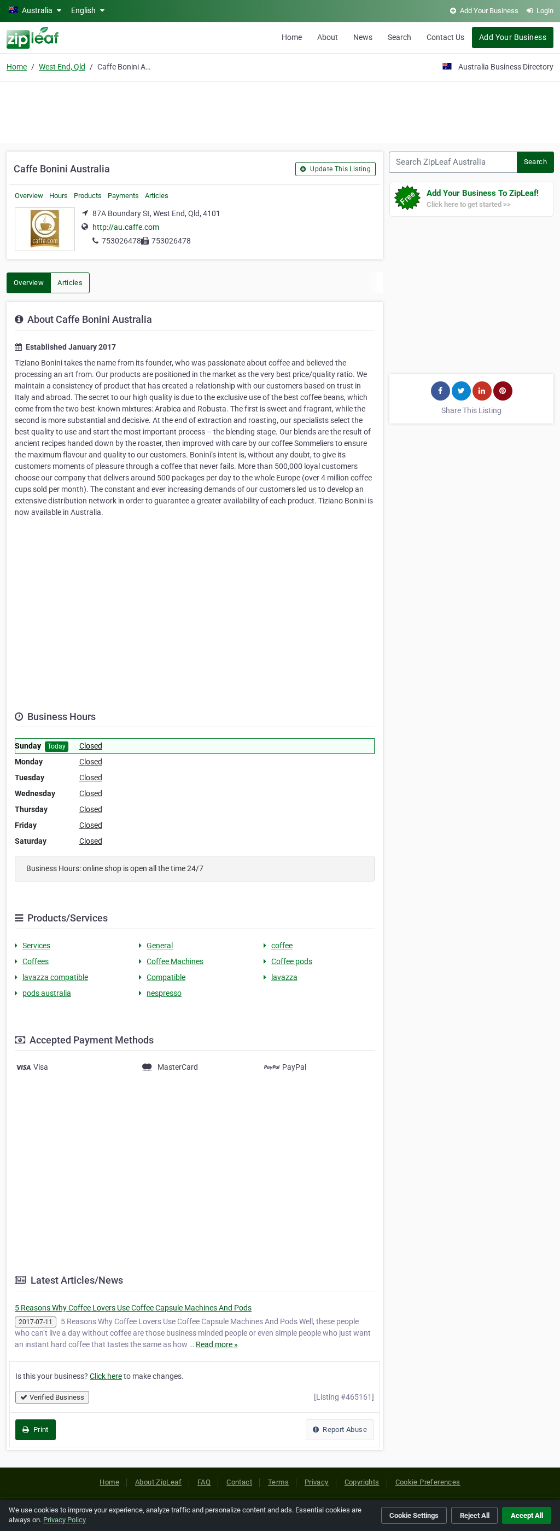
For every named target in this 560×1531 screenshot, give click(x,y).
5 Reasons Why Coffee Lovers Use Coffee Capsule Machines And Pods (133, 1307)
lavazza (284, 977)
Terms (278, 1482)
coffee (282, 945)
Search (399, 37)
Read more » (217, 1344)
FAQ (204, 1482)
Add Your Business (512, 37)
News (362, 37)
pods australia (46, 993)
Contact (239, 1482)
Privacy (317, 1482)
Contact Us (445, 37)
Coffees (35, 961)
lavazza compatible (55, 977)
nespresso (164, 993)
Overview (29, 196)
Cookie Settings (414, 1515)
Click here (106, 1376)
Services (36, 945)
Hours (58, 196)
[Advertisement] (280, 110)
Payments (123, 196)
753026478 (121, 240)
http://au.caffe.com (125, 227)
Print (39, 1429)
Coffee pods (291, 961)
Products (88, 196)
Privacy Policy (64, 1520)
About (327, 37)
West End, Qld (62, 66)
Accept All (527, 1515)
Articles (156, 196)
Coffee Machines (175, 961)
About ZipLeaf (158, 1482)
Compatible (166, 977)
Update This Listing (339, 169)
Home (292, 37)
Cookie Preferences (427, 1482)
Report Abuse (344, 1429)
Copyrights (362, 1482)
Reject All (474, 1515)
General (160, 945)
